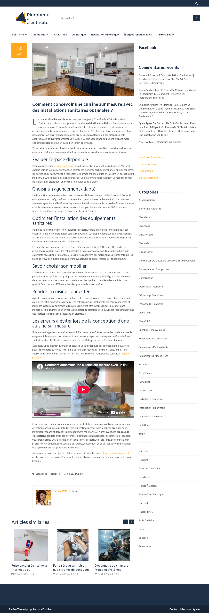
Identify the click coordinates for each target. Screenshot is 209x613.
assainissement (147, 199)
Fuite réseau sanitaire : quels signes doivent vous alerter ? (71, 569)
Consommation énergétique (154, 269)
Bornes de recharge (150, 208)
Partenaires (164, 34)
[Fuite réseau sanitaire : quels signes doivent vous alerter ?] (72, 545)
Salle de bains (146, 520)
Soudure (143, 537)
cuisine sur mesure (64, 165)
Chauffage (60, 34)
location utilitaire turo (151, 157)
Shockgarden (146, 170)
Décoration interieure (151, 286)
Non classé (145, 442)
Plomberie (39, 34)
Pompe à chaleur (148, 485)
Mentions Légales (190, 609)
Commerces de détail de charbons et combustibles (167, 260)
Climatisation (146, 251)
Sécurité (143, 529)
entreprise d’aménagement (114, 453)
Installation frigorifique (105, 34)
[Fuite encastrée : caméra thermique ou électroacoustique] (31, 545)
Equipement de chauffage (153, 338)
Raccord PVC (146, 511)
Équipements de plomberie (153, 347)
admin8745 (79, 473)
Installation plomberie (151, 416)
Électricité (17, 34)
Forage (143, 364)
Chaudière (144, 217)
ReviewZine (15, 609)
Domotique (79, 34)
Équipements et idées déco (153, 355)
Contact (174, 609)
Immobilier (144, 381)
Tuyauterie (145, 546)
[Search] (196, 18)
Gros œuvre (145, 373)
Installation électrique (151, 399)
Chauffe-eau (146, 234)
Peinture (143, 459)
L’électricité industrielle (168, 141)
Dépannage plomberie (151, 303)
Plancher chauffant (149, 468)
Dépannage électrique (151, 295)
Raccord (143, 503)
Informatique (146, 390)
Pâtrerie (143, 451)
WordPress (47, 609)
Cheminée (144, 243)
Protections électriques (152, 494)
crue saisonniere (148, 163)
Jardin (142, 433)
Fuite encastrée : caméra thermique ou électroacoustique (29, 569)
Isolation (144, 425)
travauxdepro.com (149, 177)
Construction (146, 277)
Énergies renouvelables (138, 34)
